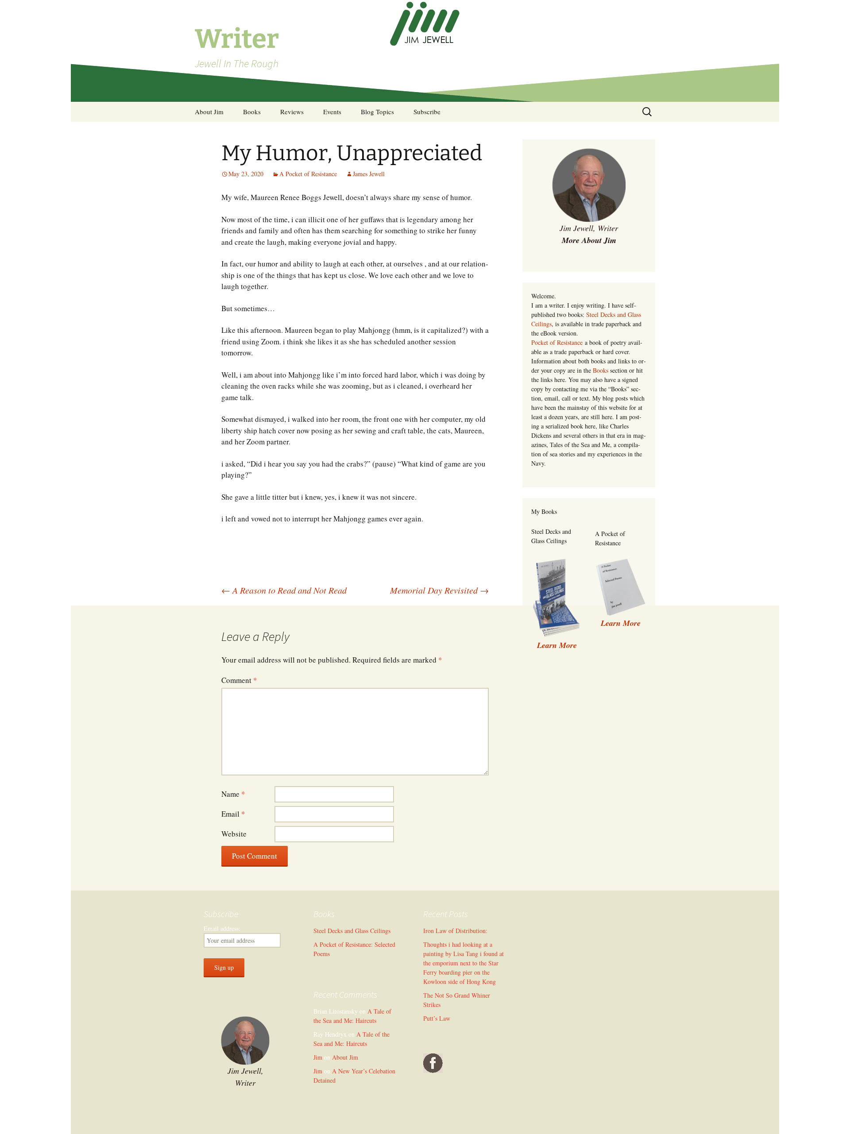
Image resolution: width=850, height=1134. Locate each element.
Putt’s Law (436, 1018)
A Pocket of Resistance (308, 174)
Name (233, 794)
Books (252, 111)
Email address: (222, 928)
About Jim (209, 111)
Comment (239, 680)
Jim (317, 1057)
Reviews (292, 111)
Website (234, 834)
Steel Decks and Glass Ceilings (351, 930)
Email (233, 814)
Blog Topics (377, 111)
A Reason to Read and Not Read (284, 590)
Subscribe (426, 111)
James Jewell (369, 174)
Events (332, 111)
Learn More (621, 623)
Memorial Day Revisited (439, 590)
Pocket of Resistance (557, 342)
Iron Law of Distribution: (455, 930)
